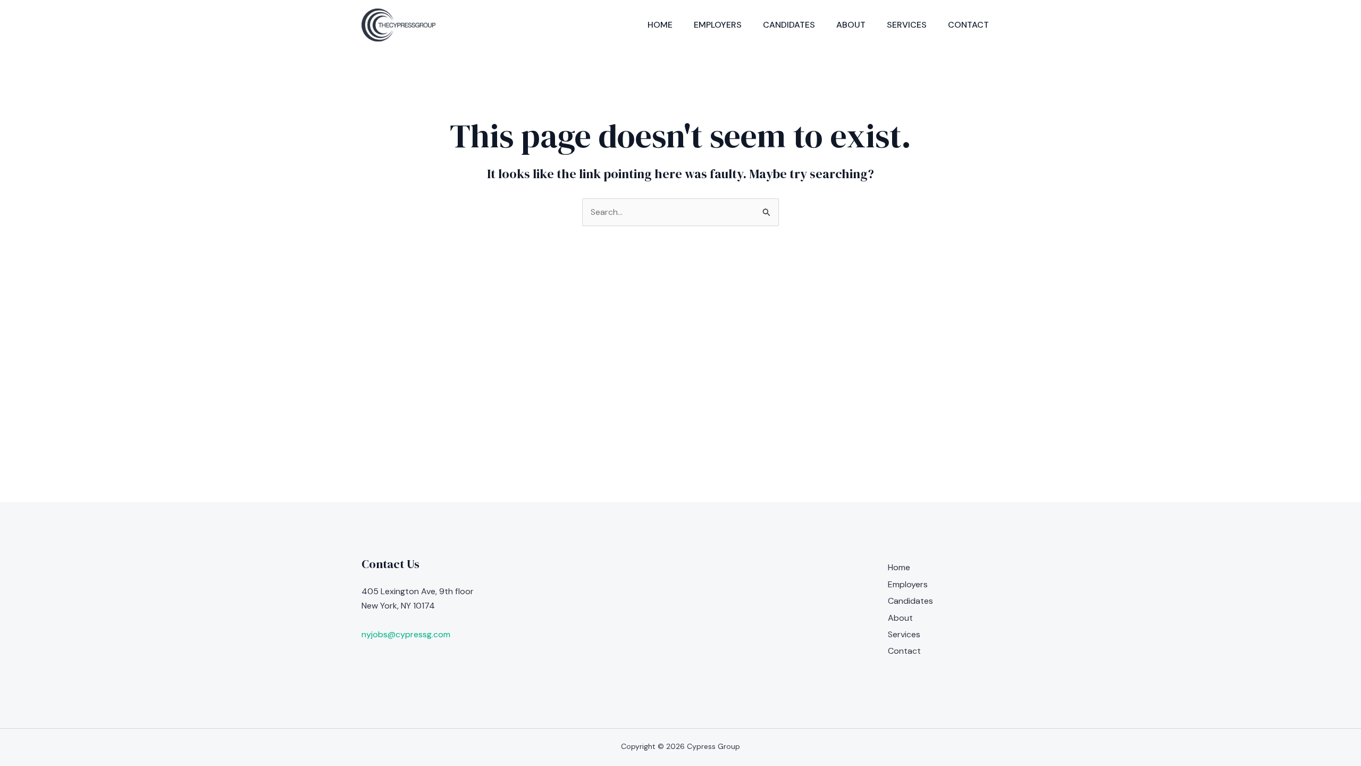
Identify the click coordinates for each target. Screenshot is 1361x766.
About (851, 24)
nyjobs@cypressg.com (406, 634)
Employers (718, 24)
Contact (968, 24)
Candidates (789, 24)
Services (907, 24)
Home (660, 24)
